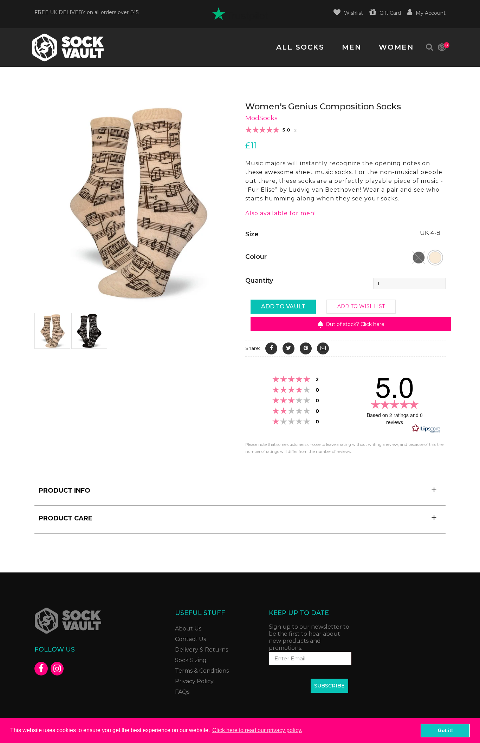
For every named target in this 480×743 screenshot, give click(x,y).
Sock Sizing (191, 660)
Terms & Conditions (202, 670)
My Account (431, 13)
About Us (188, 628)
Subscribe (329, 686)
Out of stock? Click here (355, 324)
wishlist (353, 13)
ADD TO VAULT (283, 306)
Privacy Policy (194, 681)
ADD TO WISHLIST (361, 306)
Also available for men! (280, 213)
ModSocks (261, 118)
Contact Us (190, 639)
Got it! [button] (445, 730)
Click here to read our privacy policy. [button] (257, 730)
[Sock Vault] (68, 47)
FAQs (182, 691)
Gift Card (390, 13)
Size (252, 234)
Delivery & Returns (201, 649)
